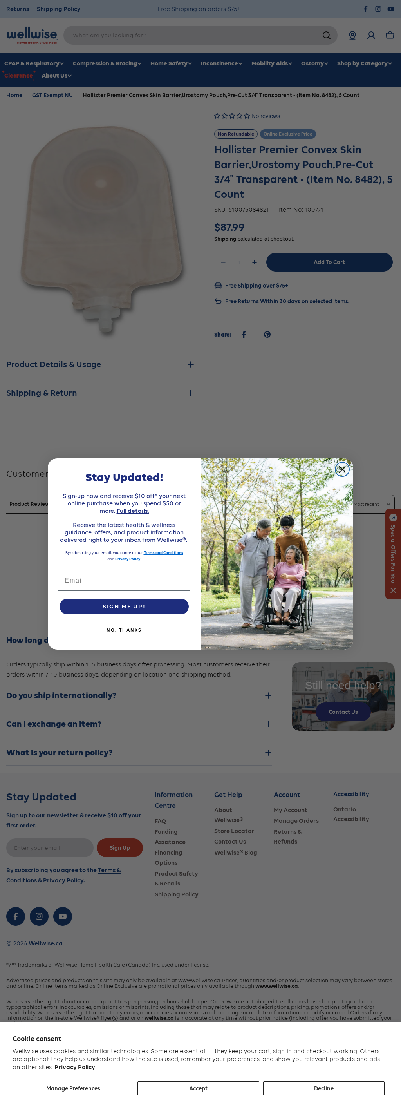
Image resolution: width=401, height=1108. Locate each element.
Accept (198, 1088)
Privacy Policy (74, 1067)
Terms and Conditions (163, 552)
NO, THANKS (124, 630)
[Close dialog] (342, 469)
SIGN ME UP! (124, 606)
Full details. (133, 510)
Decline (324, 1088)
